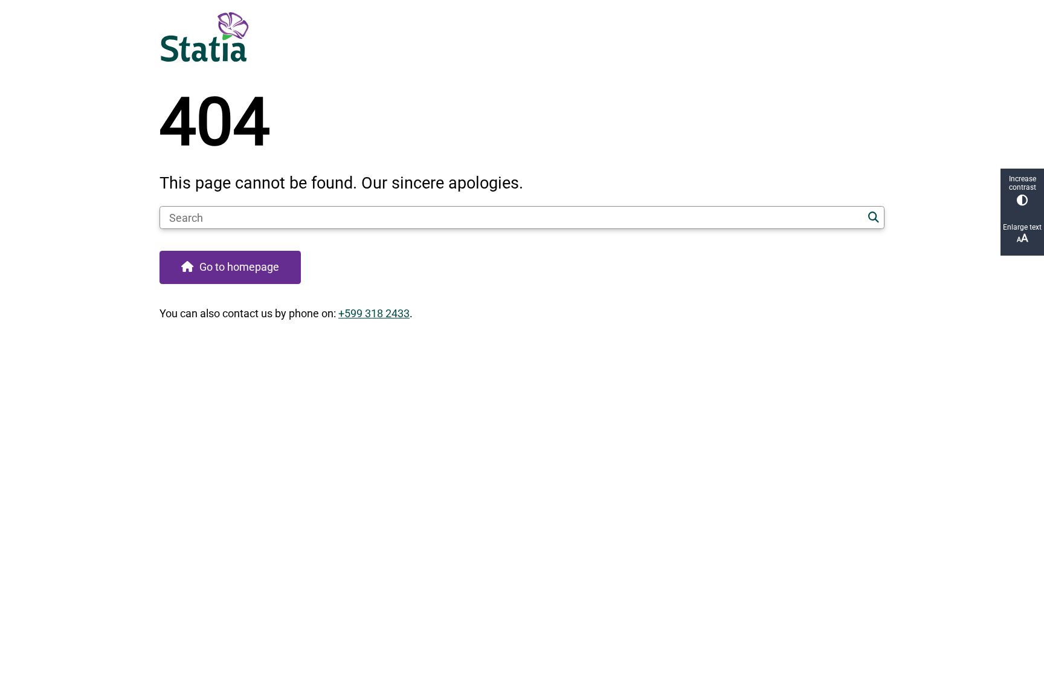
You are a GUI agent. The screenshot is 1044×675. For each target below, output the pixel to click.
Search (873, 217)
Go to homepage (239, 266)
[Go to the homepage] (517, 37)
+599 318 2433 (374, 313)
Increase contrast (1022, 183)
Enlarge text (1022, 227)
